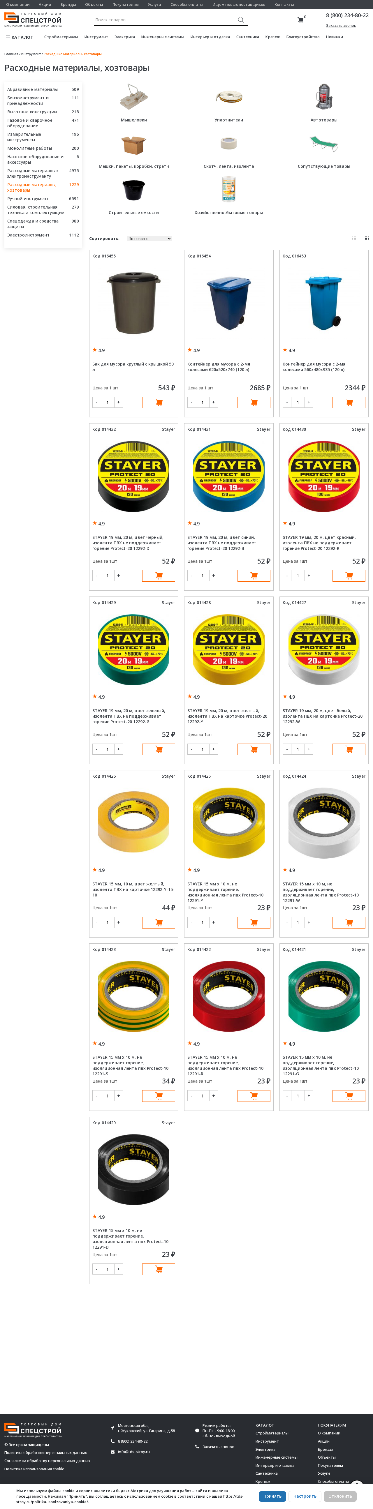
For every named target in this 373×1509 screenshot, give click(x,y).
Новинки (334, 36)
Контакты (284, 4)
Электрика (125, 36)
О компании (18, 4)
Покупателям (125, 4)
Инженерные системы (162, 36)
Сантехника (247, 36)
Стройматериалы (61, 36)
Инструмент (96, 36)
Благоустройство (303, 36)
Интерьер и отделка (210, 36)
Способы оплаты (186, 4)
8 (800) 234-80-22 (347, 15)
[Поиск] (241, 20)
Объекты (94, 4)
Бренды (68, 4)
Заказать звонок (341, 25)
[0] (300, 20)
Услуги (154, 4)
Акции (45, 4)
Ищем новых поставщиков (238, 4)
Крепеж (272, 36)
